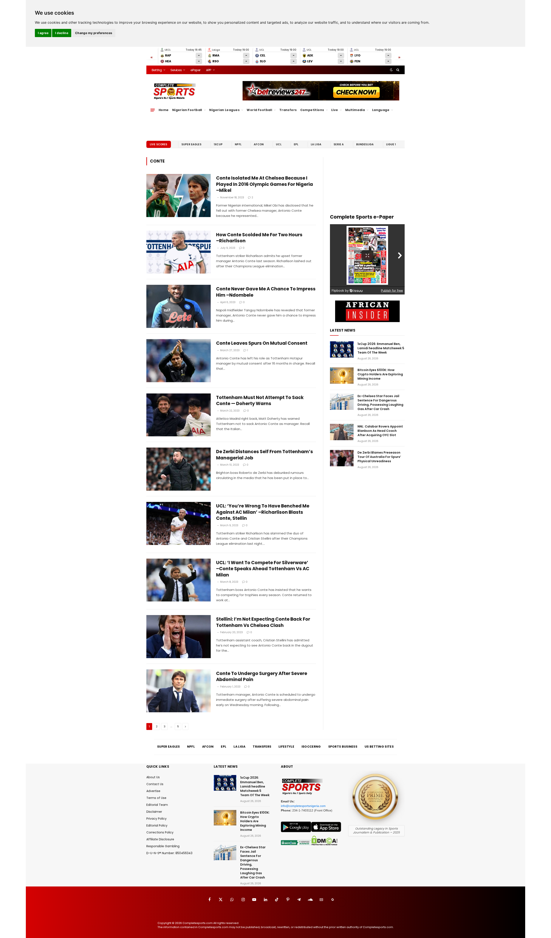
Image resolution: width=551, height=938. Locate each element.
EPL (296, 144)
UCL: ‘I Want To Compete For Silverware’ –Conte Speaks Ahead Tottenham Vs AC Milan (262, 569)
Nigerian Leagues (224, 110)
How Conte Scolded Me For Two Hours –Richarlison (259, 238)
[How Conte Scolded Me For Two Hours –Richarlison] (178, 252)
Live (334, 110)
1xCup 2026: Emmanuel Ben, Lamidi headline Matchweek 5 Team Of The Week (381, 348)
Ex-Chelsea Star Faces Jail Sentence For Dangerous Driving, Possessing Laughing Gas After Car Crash (380, 402)
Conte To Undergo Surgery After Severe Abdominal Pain (261, 676)
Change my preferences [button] (93, 33)
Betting (157, 70)
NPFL (238, 144)
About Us (153, 777)
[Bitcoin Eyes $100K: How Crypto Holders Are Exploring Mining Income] (342, 375)
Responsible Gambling (163, 846)
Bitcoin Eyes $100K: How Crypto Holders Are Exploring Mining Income (380, 374)
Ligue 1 (391, 144)
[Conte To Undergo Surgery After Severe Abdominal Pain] (178, 691)
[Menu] (152, 110)
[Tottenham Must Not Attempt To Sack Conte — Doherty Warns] (178, 415)
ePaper (195, 70)
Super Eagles (191, 144)
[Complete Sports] (175, 91)
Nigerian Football (187, 110)
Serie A (339, 144)
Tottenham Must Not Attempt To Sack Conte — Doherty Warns (260, 401)
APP (208, 70)
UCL (278, 144)
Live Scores (158, 144)
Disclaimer (154, 812)
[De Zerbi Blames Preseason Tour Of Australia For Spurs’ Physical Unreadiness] (342, 458)
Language (380, 110)
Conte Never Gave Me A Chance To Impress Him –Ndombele (266, 292)
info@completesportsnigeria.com (303, 806)
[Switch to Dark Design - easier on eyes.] (391, 69)
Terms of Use (156, 798)
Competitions (312, 110)
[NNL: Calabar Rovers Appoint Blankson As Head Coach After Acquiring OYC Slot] (342, 432)
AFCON (259, 144)
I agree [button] (43, 33)
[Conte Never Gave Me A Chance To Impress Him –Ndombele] (178, 306)
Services (175, 70)
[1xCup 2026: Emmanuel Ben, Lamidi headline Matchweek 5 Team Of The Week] (342, 349)
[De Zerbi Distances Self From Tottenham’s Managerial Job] (178, 469)
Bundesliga (365, 144)
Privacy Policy (156, 818)
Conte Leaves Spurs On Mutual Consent (261, 343)
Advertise (153, 791)
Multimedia (355, 110)
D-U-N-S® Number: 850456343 (169, 853)
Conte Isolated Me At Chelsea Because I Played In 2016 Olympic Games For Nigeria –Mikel (264, 184)
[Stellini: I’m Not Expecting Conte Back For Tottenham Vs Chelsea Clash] (178, 636)
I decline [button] (61, 33)
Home (164, 110)
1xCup (218, 144)
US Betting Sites (379, 746)
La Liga (316, 144)
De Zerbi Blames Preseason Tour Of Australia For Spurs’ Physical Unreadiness (379, 456)
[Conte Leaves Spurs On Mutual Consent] (178, 360)
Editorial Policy (156, 825)
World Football (259, 110)
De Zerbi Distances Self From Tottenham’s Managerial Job (264, 455)
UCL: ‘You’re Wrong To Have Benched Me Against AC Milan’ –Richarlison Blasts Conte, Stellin (262, 512)
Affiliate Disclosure (160, 839)
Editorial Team (157, 805)
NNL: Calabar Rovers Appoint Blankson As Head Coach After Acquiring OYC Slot (380, 430)
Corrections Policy (159, 832)
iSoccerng (311, 746)
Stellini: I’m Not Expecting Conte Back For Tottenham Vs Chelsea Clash (263, 622)
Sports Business (343, 746)
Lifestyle (286, 746)
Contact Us (154, 784)
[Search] (397, 70)
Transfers (288, 110)
